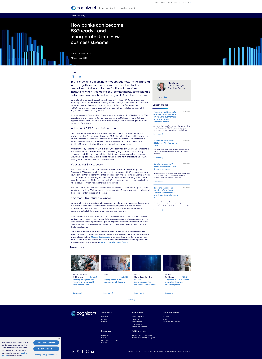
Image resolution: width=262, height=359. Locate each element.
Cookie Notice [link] (158, 351)
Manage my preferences (46, 355)
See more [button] (130, 300)
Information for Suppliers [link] (109, 340)
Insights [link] (104, 322)
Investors (177, 2)
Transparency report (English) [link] (142, 335)
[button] (186, 2)
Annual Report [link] (137, 322)
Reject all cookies (46, 349)
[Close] (59, 338)
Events (169, 2)
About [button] (132, 8)
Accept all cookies (46, 343)
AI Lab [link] (165, 319)
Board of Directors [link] (138, 324)
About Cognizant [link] (138, 317)
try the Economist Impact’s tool (113, 242)
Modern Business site (100, 237)
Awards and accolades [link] (139, 327)
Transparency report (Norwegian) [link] (143, 338)
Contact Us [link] (105, 335)
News (163, 2)
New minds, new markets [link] (171, 322)
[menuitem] (156, 2)
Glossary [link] (104, 343)
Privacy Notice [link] (146, 351)
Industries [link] (104, 317)
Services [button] (114, 8)
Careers (156, 2)
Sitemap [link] (130, 351)
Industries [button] (103, 8)
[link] (83, 8)
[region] (30, 348)
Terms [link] (137, 351)
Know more (157, 134)
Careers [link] (104, 338)
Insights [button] (123, 8)
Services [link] (104, 319)
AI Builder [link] (166, 317)
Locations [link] (135, 319)
